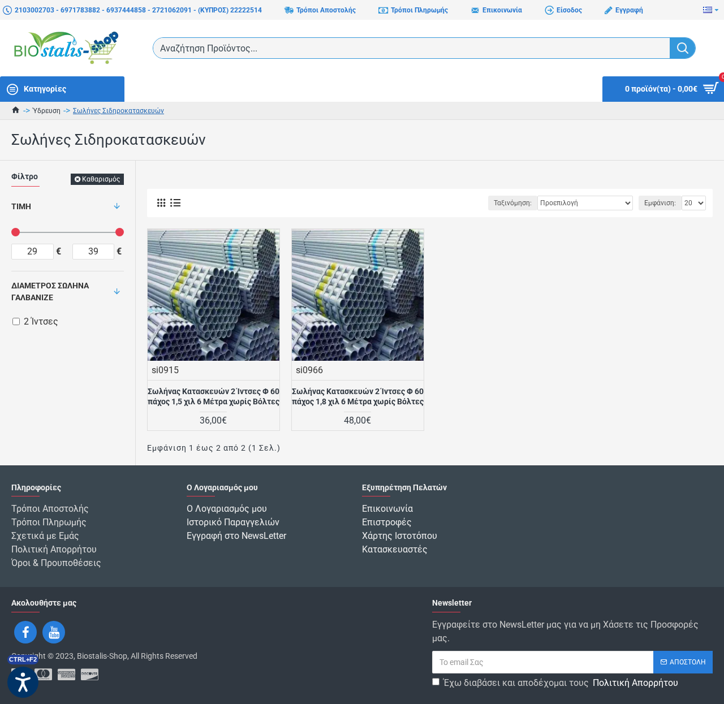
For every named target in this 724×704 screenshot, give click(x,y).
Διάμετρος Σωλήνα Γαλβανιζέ (50, 291)
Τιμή (21, 206)
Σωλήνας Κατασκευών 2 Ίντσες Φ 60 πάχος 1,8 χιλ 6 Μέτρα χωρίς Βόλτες (358, 396)
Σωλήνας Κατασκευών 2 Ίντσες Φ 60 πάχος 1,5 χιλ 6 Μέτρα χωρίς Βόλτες (213, 396)
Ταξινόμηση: (513, 203)
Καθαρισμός (101, 179)
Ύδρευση (47, 111)
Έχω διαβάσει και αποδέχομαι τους (560, 682)
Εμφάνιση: (660, 203)
